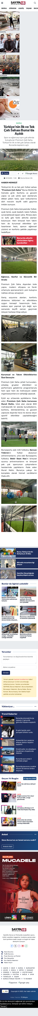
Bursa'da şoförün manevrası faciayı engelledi (26, 635)
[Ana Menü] (2, 3)
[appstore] (13, 983)
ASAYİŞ (21, 8)
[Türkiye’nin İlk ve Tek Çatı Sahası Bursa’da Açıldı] (19, 160)
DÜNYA (13, 970)
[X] (15, 945)
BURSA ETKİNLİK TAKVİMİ (11, 979)
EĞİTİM (21, 970)
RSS (6, 991)
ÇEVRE (5, 970)
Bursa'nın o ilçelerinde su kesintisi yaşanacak (27, 617)
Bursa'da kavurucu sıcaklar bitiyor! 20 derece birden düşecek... (10, 618)
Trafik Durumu (9, 954)
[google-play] (24, 983)
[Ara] (35, 3)
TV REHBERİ (27, 979)
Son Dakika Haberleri (11, 960)
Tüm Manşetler (9, 958)
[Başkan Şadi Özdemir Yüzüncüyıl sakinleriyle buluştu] (10, 591)
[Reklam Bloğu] (19, 886)
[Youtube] (22, 945)
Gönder (6, 673)
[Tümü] (35, 706)
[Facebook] (11, 945)
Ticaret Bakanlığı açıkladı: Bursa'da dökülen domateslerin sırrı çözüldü (27, 600)
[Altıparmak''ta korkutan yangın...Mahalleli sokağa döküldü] (10, 628)
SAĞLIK (24, 974)
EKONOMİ (30, 970)
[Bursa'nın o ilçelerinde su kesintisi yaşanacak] (28, 611)
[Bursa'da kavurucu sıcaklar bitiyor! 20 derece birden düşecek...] (10, 611)
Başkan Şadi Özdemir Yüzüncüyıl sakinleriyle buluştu (9, 599)
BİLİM (13, 968)
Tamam (3, 1006)
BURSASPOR (30, 968)
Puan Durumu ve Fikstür (12, 956)
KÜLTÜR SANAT (27, 972)
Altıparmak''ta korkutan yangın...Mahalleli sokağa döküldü (10, 635)
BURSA (4, 8)
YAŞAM (28, 8)
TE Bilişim (24, 997)
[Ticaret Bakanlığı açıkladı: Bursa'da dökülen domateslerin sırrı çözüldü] (28, 591)
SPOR (32, 974)
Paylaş (6, 173)
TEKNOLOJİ (7, 977)
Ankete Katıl (7, 846)
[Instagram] (19, 945)
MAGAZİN (6, 974)
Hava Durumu (8, 952)
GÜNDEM (12, 8)
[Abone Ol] (31, 173)
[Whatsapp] (26, 945)
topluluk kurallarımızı (21, 679)
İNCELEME (15, 972)
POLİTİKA (16, 974)
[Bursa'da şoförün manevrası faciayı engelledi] (28, 628)
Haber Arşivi (8, 962)
